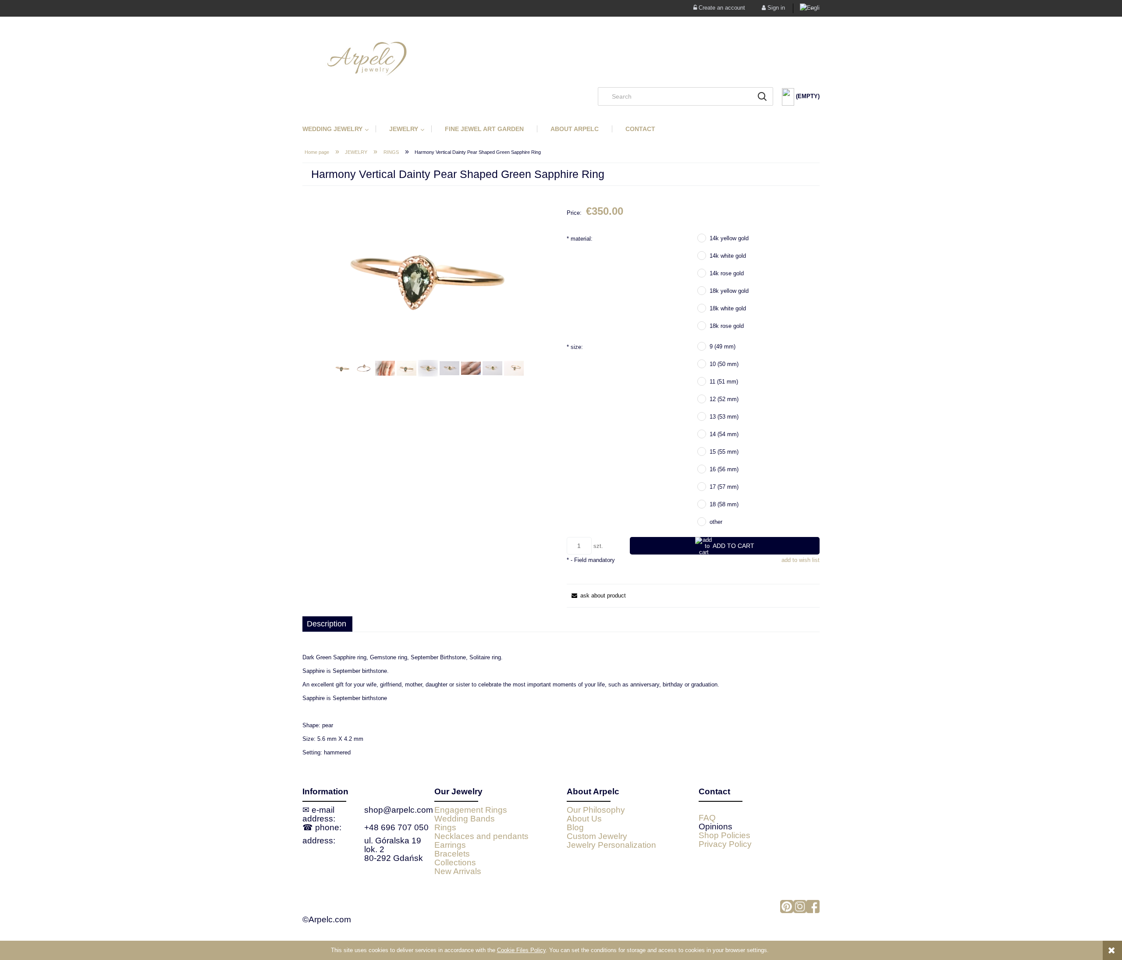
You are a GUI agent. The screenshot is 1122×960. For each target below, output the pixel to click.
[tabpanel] (561, 705)
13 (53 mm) (724, 416)
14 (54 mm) (724, 434)
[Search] (762, 96)
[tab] (327, 624)
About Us (584, 818)
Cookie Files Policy (521, 950)
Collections (455, 862)
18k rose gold (727, 326)
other (716, 522)
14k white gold (728, 255)
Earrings (450, 845)
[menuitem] (339, 129)
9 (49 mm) (722, 346)
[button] (596, 595)
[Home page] (561, 58)
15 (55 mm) (724, 451)
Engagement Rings (470, 809)
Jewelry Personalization (611, 845)
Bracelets (452, 853)
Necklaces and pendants (481, 836)
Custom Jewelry (597, 836)
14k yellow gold (729, 238)
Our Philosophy (596, 809)
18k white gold (728, 308)
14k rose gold (727, 273)
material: (580, 238)
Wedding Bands (464, 818)
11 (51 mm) (724, 381)
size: (575, 347)
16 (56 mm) (724, 469)
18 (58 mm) (724, 504)
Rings (445, 827)
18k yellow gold (729, 291)
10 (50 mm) (724, 364)
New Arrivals (457, 871)
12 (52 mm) (724, 399)
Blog (575, 827)
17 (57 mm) (724, 487)
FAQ (707, 817)
